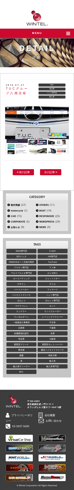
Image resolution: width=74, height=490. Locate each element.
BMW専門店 (21, 250)
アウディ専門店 (21, 267)
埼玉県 (51, 89)
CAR (13, 216)
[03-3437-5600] (68, 4)
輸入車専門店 (52, 366)
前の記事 (24, 172)
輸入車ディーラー (21, 366)
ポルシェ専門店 (52, 300)
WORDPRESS (46, 221)
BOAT (42, 210)
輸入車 (51, 96)
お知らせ (15, 227)
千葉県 (52, 327)
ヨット (52, 305)
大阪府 (52, 338)
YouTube (52, 261)
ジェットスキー (52, 278)
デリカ (52, 283)
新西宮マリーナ (21, 344)
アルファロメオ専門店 (21, 272)
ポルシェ (21, 300)
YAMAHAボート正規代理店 (21, 261)
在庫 (52, 333)
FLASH (52, 250)
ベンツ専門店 (52, 93)
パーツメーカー (21, 289)
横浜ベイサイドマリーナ (52, 349)
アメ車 (52, 267)
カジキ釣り (52, 272)
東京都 (21, 349)
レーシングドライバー (52, 316)
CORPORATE (18, 221)
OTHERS (44, 205)
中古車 (52, 322)
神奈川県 (52, 355)
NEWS (42, 227)
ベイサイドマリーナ (21, 295)
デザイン (21, 283)
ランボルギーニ (21, 316)
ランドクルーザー (52, 311)
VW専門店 (52, 256)
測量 (21, 355)
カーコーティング (21, 278)
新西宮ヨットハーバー (52, 344)
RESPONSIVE (46, 216)
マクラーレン (21, 305)
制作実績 (15, 205)
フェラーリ (52, 289)
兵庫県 (21, 327)
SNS (52, 85)
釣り (21, 371)
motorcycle (17, 210)
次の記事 (50, 172)
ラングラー (21, 311)
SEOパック (21, 256)
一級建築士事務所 (21, 322)
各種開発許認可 (21, 333)
